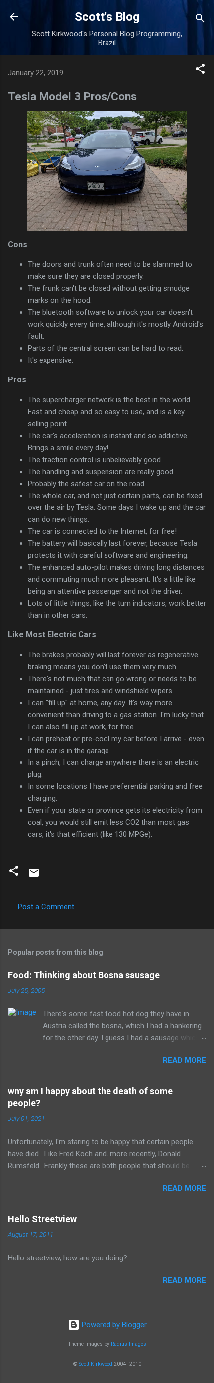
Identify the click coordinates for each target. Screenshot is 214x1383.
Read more (184, 1060)
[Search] (200, 20)
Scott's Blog (107, 17)
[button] (200, 70)
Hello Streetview (42, 1219)
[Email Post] (34, 876)
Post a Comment (46, 906)
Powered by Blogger (113, 1324)
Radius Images (128, 1344)
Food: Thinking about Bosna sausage (84, 975)
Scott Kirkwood (95, 1364)
